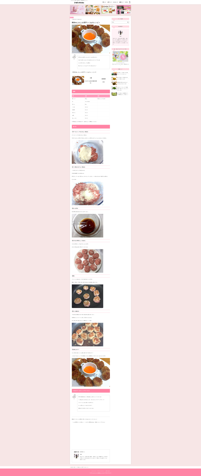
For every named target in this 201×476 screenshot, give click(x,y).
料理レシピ (104, 2)
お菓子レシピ (109, 2)
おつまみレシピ (115, 2)
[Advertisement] (91, 436)
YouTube (126, 2)
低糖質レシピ (121, 2)
